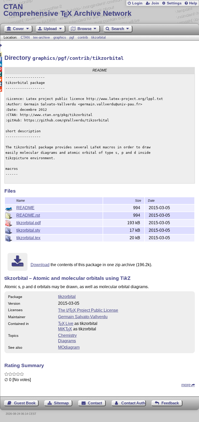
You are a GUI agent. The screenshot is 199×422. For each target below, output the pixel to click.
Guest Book (24, 403)
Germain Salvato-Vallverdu (83, 317)
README (25, 208)
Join (155, 3)
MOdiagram (69, 347)
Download (40, 265)
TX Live (65, 323)
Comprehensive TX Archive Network (67, 10)
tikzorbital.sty (28, 230)
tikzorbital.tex (28, 238)
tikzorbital (98, 37)
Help (193, 3)
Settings (174, 3)
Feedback (170, 403)
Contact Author (133, 403)
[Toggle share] (1, 45)
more (186, 385)
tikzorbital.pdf (28, 223)
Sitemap (61, 403)
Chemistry (67, 335)
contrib (83, 37)
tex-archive (41, 37)
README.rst (28, 215)
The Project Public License (88, 310)
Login (137, 3)
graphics (59, 37)
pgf (71, 37)
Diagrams (67, 341)
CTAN (25, 37)
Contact (95, 403)
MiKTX (65, 329)
